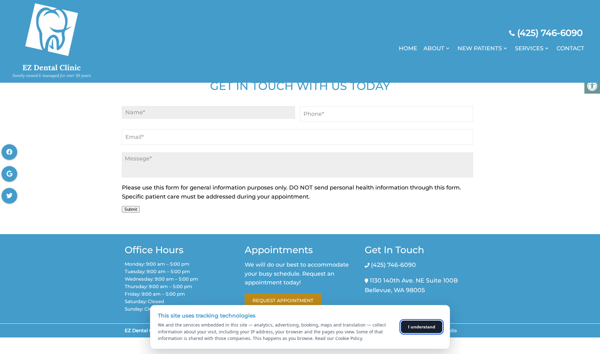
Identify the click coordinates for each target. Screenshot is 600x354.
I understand (421, 326)
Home (408, 48)
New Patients (480, 48)
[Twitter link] (9, 196)
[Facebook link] (9, 152)
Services (529, 48)
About (433, 48)
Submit (130, 209)
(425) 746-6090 (550, 32)
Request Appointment (282, 300)
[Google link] (9, 174)
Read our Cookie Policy (338, 338)
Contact (570, 48)
